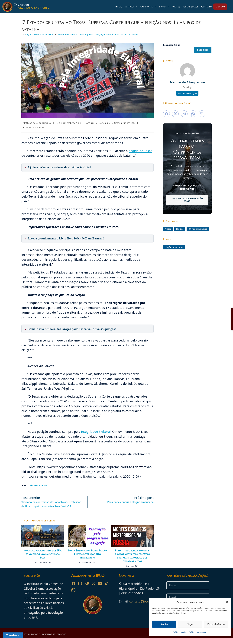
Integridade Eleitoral (96, 432)
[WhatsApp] (73, 590)
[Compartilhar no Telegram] (184, 113)
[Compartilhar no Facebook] (166, 113)
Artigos (90, 122)
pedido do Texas (140, 151)
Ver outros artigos (187, 93)
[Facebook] (73, 583)
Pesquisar (202, 49)
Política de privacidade (197, 632)
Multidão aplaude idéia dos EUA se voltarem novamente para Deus (43, 554)
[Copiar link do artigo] (202, 113)
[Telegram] (87, 583)
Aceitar (164, 624)
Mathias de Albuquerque (37, 122)
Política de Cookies (180, 632)
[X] (93, 583)
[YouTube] (100, 583)
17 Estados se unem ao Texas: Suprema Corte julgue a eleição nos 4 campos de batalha (97, 34)
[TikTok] (107, 583)
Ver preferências (216, 624)
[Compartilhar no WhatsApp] (193, 113)
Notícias (103, 122)
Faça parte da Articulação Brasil (187, 200)
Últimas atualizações (124, 122)
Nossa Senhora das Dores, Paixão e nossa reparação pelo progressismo (87, 554)
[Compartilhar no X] (175, 113)
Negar (190, 624)
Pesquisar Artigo (171, 45)
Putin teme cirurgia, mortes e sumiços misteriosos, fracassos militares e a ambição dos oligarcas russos (132, 556)
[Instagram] (80, 583)
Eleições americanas (37, 485)
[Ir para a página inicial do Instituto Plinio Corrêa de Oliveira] (92, 605)
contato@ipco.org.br (144, 601)
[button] (226, 602)
